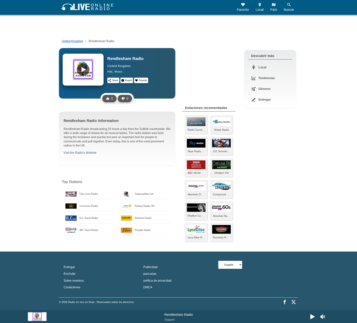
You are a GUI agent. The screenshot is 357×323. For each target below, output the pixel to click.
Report (128, 80)
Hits (110, 71)
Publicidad (150, 267)
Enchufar (69, 273)
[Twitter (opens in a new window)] (293, 302)
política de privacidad (157, 280)
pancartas (149, 273)
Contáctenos (72, 287)
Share (115, 80)
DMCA (147, 287)
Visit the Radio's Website (80, 152)
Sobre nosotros (74, 280)
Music (119, 71)
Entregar (69, 267)
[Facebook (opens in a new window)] (284, 302)
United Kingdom (72, 41)
